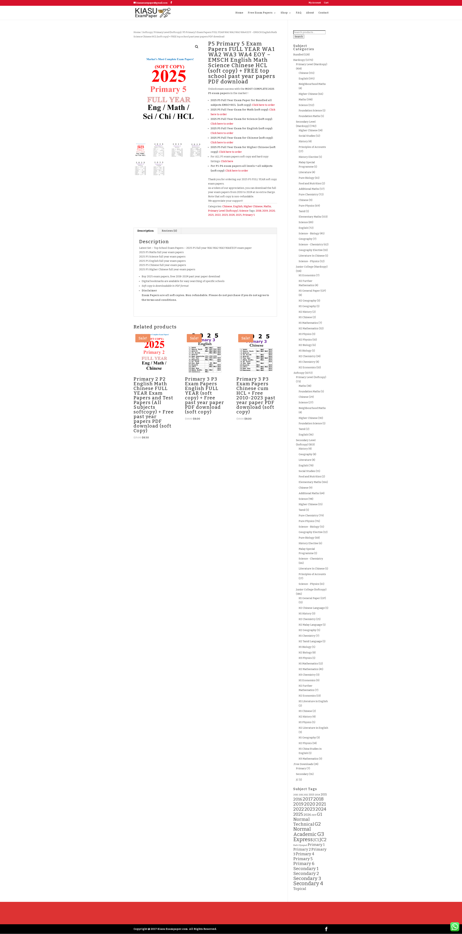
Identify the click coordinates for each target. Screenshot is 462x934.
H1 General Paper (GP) (312, 290)
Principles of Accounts (312, 147)
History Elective (308, 157)
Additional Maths (309, 188)
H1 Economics (307, 275)
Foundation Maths (309, 116)
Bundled (298, 54)
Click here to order (263, 105)
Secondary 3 (307, 878)
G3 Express (308, 837)
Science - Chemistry (311, 244)
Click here (227, 161)
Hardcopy (299, 60)
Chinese (227, 206)
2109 (313, 815)
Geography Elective (311, 250)
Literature (305, 172)
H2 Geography (307, 300)
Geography (305, 238)
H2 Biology (305, 345)
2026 (307, 815)
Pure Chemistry (308, 194)
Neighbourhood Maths (312, 84)
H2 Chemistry (307, 356)
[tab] (145, 231)
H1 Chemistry (307, 361)
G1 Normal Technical (307, 819)
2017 (308, 799)
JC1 (316, 840)
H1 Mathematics (308, 322)
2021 (211, 214)
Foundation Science (310, 110)
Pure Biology (306, 177)
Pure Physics (306, 205)
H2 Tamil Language (310, 641)
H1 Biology (305, 350)
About (310, 13)
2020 (272, 210)
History (303, 141)
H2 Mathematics (308, 328)
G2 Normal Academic (307, 829)
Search (299, 36)
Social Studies (307, 135)
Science (244, 210)
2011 (301, 795)
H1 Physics (305, 334)
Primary (301, 768)
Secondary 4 (308, 883)
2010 (295, 795)
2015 (324, 794)
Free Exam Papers (260, 13)
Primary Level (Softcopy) (167, 32)
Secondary (302, 774)
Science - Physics (309, 261)
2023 (225, 214)
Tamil (302, 211)
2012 (305, 795)
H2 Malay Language (310, 624)
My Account (315, 3)
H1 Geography (307, 306)
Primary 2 (302, 849)
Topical (299, 889)
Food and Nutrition (310, 183)
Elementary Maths (310, 216)
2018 (258, 210)
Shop (284, 13)
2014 (317, 794)
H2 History (305, 311)
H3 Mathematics (308, 758)
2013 (311, 794)
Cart (326, 3)
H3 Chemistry (307, 674)
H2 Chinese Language (312, 608)
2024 (232, 214)
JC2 (322, 839)
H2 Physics (305, 339)
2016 (297, 799)
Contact (323, 13)
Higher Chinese (253, 206)
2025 (239, 214)
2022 (218, 214)
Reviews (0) (169, 230)
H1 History (305, 613)
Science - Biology (309, 233)
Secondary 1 (306, 868)
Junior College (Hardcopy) (312, 266)
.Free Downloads (303, 764)
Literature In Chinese (312, 255)
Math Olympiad (300, 845)
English (238, 206)
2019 (265, 210)
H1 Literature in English (313, 701)
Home (239, 13)
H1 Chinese (305, 317)
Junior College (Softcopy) (311, 589)
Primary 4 (305, 854)
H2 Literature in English (313, 727)
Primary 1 (316, 845)
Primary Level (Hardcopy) (311, 64)
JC (297, 779)
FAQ (298, 13)
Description (145, 230)
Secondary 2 (306, 873)
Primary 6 (303, 863)
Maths (267, 206)
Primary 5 (249, 214)
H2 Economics (307, 367)
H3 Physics (305, 658)
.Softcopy (147, 32)
